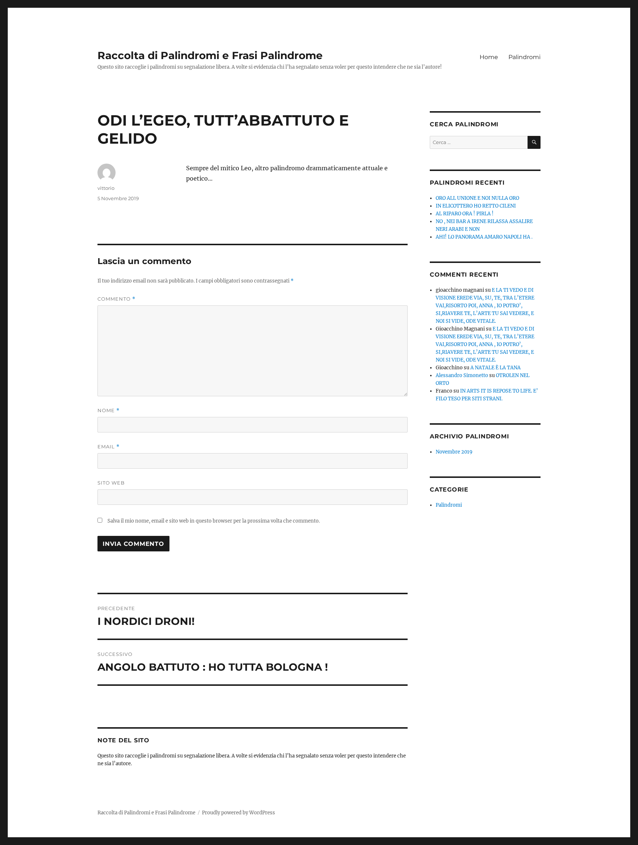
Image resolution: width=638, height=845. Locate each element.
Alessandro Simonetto (462, 375)
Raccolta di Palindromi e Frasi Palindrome (210, 55)
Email (108, 447)
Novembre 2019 (454, 452)
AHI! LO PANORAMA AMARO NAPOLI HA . (484, 237)
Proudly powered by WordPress (238, 813)
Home (489, 57)
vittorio (105, 188)
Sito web (111, 483)
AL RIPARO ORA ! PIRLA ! (465, 214)
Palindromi (524, 57)
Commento (116, 299)
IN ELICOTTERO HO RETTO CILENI (476, 206)
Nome (108, 410)
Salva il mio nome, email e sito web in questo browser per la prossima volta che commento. (213, 521)
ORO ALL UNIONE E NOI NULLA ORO (477, 198)
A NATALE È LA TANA (495, 368)
